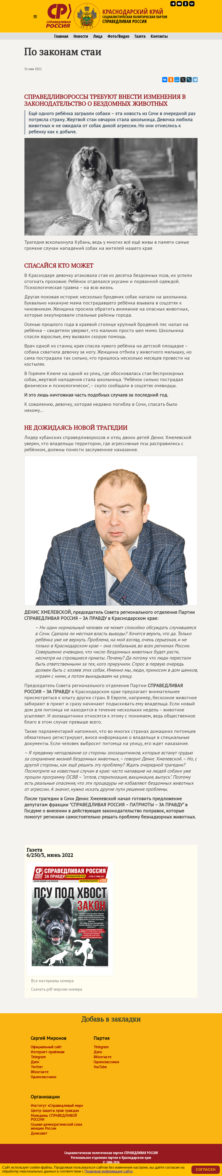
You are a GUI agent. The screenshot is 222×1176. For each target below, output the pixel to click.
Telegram (38, 1057)
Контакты (159, 36)
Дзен (35, 1062)
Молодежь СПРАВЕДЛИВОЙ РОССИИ (54, 1117)
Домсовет (39, 1133)
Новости (80, 36)
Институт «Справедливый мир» (57, 1105)
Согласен (205, 1169)
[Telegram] (195, 79)
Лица (97, 36)
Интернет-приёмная (47, 1052)
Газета (140, 36)
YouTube (100, 1067)
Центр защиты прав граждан (55, 1110)
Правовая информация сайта (108, 1171)
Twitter (37, 1067)
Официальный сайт (46, 1047)
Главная (61, 36)
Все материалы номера (50, 981)
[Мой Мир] (177, 79)
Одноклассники (43, 1077)
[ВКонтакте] (164, 79)
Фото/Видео (118, 36)
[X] (183, 79)
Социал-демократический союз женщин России (56, 1126)
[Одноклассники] (170, 79)
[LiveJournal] (189, 79)
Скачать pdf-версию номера (54, 990)
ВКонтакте (40, 1072)
